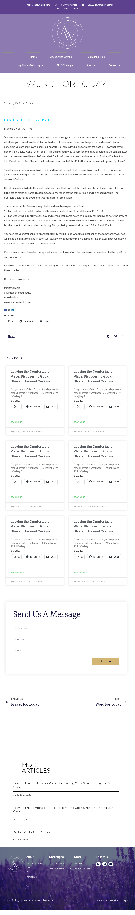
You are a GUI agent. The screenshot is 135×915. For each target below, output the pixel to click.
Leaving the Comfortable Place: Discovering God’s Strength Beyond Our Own (31, 376)
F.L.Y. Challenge (65, 65)
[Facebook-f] (98, 864)
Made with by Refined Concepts (112, 900)
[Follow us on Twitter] (9, 310)
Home (33, 56)
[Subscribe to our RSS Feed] (15, 310)
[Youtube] (110, 864)
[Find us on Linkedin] (12, 310)
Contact (113, 65)
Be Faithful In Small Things (32, 832)
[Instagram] (104, 864)
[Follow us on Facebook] (5, 310)
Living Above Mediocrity (27, 65)
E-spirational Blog (95, 56)
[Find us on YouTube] (19, 310)
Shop (89, 65)
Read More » (17, 422)
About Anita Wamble (61, 56)
